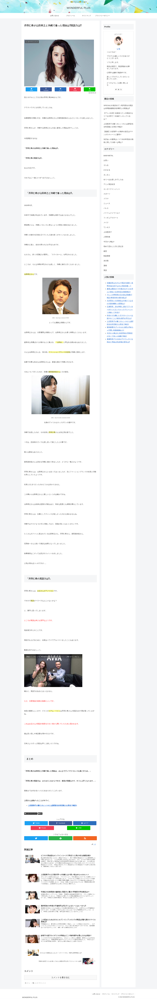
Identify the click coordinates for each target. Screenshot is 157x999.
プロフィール (106, 994)
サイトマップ (115, 994)
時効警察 (107, 256)
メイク (106, 222)
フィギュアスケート (111, 218)
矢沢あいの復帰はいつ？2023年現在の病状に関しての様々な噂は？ (118, 140)
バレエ (106, 208)
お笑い (106, 160)
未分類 (106, 261)
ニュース (107, 203)
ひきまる (107, 170)
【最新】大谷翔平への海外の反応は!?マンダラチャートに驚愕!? (118, 133)
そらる (106, 165)
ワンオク (107, 227)
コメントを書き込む (60, 977)
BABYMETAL (108, 156)
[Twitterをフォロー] (36, 838)
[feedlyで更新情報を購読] (60, 838)
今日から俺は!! (109, 242)
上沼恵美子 (108, 232)
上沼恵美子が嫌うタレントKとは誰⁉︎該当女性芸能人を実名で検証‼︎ (52, 805)
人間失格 (107, 237)
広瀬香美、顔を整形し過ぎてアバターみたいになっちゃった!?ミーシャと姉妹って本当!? (120, 309)
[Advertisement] (60, 32)
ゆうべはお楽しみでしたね (113, 179)
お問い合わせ (96, 994)
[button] (59, 63)
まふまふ (107, 175)
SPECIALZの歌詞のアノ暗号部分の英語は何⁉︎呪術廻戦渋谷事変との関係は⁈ (118, 107)
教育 (105, 251)
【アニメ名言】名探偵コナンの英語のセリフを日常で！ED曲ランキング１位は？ (118, 116)
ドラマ (106, 199)
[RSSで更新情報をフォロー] (85, 838)
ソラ (118, 49)
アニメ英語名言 (109, 184)
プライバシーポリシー (127, 994)
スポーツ (107, 194)
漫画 (105, 265)
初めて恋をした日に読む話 (113, 246)
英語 (40, 813)
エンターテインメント (31, 813)
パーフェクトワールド (112, 213)
